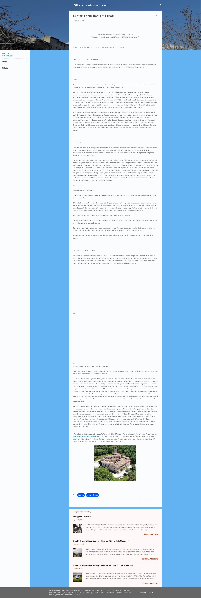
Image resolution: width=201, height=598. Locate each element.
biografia (81, 495)
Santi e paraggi (7, 56)
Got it (150, 592)
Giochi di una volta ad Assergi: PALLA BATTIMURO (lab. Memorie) (103, 565)
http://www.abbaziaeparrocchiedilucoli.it (86, 437)
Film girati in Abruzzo (83, 516)
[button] (156, 15)
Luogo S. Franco (92, 495)
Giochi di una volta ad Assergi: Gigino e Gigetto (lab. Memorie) (101, 541)
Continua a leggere (150, 535)
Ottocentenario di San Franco (91, 5)
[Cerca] (160, 6)
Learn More (141, 592)
